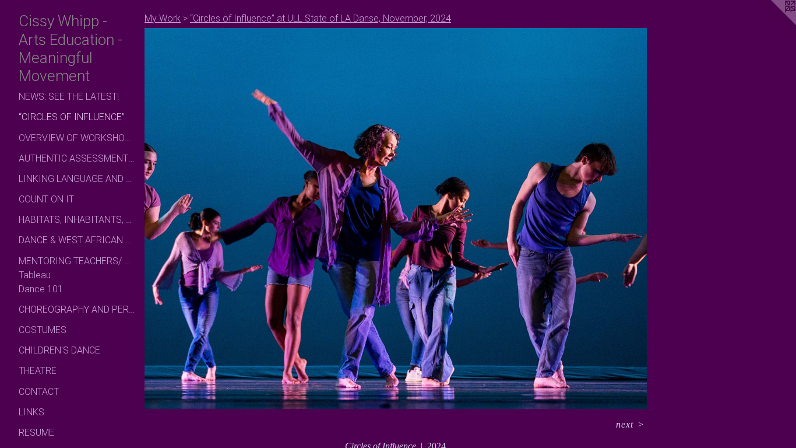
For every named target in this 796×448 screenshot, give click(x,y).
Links (31, 412)
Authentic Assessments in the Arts (77, 158)
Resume (36, 432)
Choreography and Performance (77, 309)
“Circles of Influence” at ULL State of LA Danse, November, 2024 (320, 18)
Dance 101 (41, 289)
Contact (39, 391)
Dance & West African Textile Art (77, 240)
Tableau (35, 275)
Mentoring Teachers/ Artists (77, 261)
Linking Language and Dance (77, 178)
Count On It (46, 199)
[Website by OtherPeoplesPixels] (772, 23)
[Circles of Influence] (396, 218)
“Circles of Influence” (72, 117)
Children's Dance (59, 350)
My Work (163, 18)
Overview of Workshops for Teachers (77, 138)
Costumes (42, 329)
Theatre (38, 370)
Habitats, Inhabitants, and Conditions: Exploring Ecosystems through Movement (77, 219)
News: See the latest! (69, 96)
